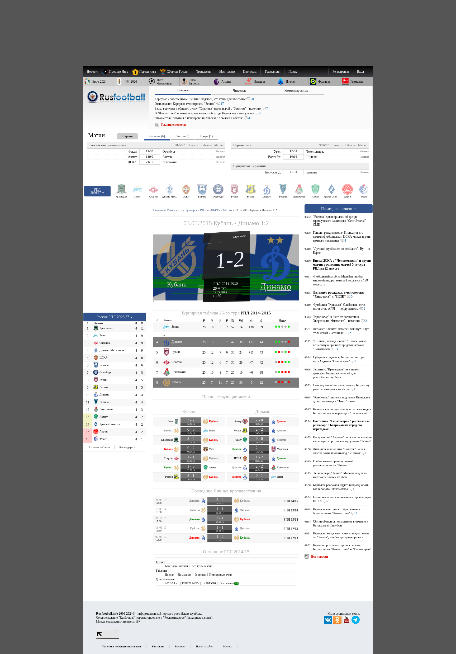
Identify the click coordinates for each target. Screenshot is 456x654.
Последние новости (337, 208)
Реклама (227, 646)
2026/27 (180, 145)
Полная (169, 574)
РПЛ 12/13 (291, 529)
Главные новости (173, 124)
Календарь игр (128, 447)
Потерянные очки (220, 574)
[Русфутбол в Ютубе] (347, 623)
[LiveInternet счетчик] (107, 637)
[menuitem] (176, 71)
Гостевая (200, 574)
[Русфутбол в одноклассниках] (337, 623)
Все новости (319, 556)
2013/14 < (171, 583)
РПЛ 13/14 (291, 510)
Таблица (206, 145)
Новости (193, 145)
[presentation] (122, 135)
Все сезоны (229, 583)
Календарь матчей (176, 565)
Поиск (292, 71)
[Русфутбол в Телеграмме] (356, 623)
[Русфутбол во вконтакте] (328, 623)
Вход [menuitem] (360, 71)
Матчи (218, 145)
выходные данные (199, 617)
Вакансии (180, 646)
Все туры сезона (202, 565)
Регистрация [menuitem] (340, 71)
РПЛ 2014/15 (236, 551)
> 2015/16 (209, 583)
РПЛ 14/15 (291, 501)
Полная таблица (99, 447)
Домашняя (184, 574)
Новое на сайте (204, 646)
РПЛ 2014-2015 (225, 283)
